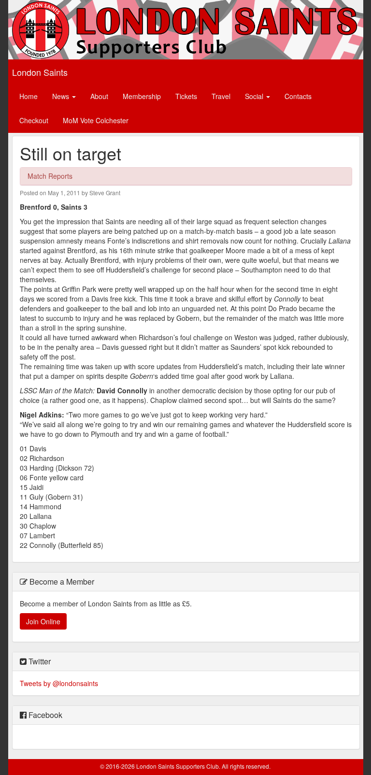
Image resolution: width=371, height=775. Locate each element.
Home (28, 96)
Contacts (298, 96)
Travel (221, 96)
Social (255, 96)
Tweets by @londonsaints (59, 683)
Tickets (186, 96)
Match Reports (50, 176)
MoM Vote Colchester (95, 120)
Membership (142, 96)
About (99, 96)
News (61, 96)
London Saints (40, 72)
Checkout (33, 120)
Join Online (43, 621)
